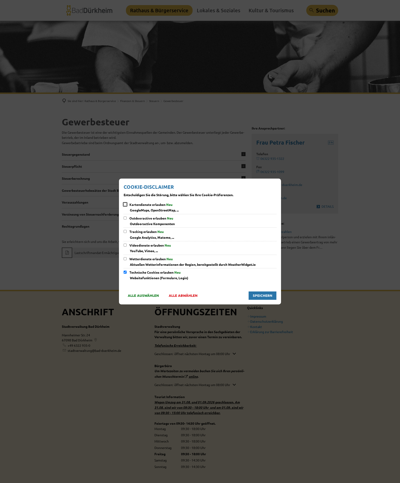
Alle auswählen (143, 295)
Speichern (262, 295)
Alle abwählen (183, 295)
